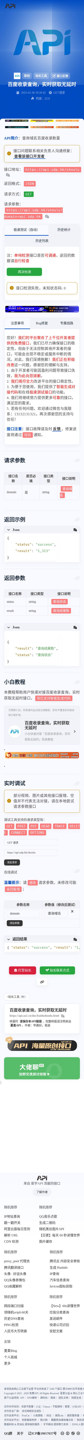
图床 (53, 1397)
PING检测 (11, 1325)
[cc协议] (71, 1433)
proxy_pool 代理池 (17, 1261)
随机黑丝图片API (51, 1229)
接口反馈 (62, 75)
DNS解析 (32, 1397)
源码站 (44, 1397)
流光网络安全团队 (31, 1411)
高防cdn (59, 1415)
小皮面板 (38, 1415)
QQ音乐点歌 (48, 1216)
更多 (7, 1363)
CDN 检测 (11, 1241)
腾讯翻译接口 (14, 1267)
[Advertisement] (42, 1129)
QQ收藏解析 (13, 1286)
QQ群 (8, 1433)
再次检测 (24, 272)
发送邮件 (56, 1318)
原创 (27, 75)
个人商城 (10, 1357)
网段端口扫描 (14, 1306)
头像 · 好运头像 (15, 1274)
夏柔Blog (10, 1350)
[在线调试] (77, 871)
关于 (20, 1433)
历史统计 (64, 229)
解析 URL (11, 1235)
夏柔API (15, 1025)
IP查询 (54, 1274)
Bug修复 (42, 323)
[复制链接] (42, 982)
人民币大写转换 (15, 1331)
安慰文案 (56, 1331)
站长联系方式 (59, 970)
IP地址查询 (12, 1216)
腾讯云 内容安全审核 (65, 1261)
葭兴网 (44, 1420)
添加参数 (15, 923)
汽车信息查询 (59, 1280)
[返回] (10, 6)
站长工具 (41, 75)
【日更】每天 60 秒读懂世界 (59, 1235)
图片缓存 (45, 1241)
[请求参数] (77, 460)
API (22, 1397)
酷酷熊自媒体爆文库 (62, 1420)
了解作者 (42, 1192)
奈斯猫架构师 (29, 1420)
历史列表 (42, 241)
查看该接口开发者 (29, 156)
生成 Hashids (58, 1267)
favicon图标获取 (61, 1286)
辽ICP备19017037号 (42, 1433)
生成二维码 (47, 1222)
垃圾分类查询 (59, 1312)
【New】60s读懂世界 (65, 1306)
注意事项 (17, 323)
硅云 (48, 1415)
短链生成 (76, 1397)
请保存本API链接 (31, 1021)
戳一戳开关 (12, 1222)
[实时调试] (77, 784)
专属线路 (66, 323)
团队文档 (63, 1397)
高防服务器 (73, 1415)
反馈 (57, 429)
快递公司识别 (59, 1325)
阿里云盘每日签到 (17, 1229)
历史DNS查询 (14, 1318)
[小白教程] (77, 682)
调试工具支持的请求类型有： (42, 826)
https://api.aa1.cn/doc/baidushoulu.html (34, 1015)
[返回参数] (77, 578)
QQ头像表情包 (14, 1280)
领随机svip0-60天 (16, 1312)
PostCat (25, 1415)
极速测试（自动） (27, 229)
